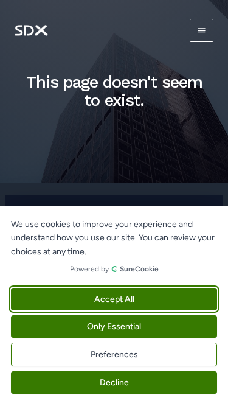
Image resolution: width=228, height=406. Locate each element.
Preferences (114, 354)
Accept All (114, 299)
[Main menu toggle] (201, 31)
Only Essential (114, 326)
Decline (114, 382)
